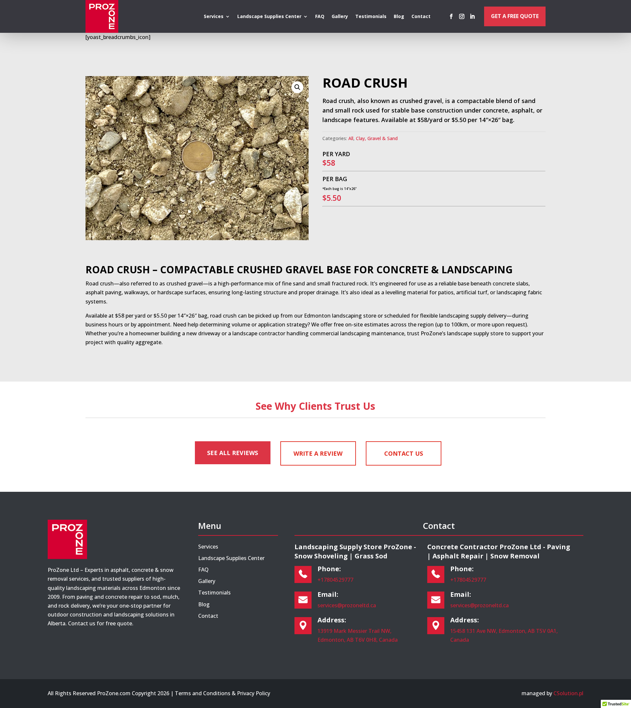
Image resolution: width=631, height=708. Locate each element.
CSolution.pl (568, 693)
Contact (421, 16)
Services (213, 16)
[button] (297, 87)
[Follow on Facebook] (451, 16)
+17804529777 (335, 579)
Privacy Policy (253, 693)
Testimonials (370, 16)
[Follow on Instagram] (461, 16)
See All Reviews (232, 453)
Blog (399, 16)
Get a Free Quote (515, 16)
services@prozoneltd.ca (346, 605)
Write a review (317, 453)
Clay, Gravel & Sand (377, 138)
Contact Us (403, 453)
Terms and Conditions (202, 693)
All (350, 138)
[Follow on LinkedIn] (472, 16)
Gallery (340, 16)
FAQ (319, 16)
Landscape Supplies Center (269, 16)
